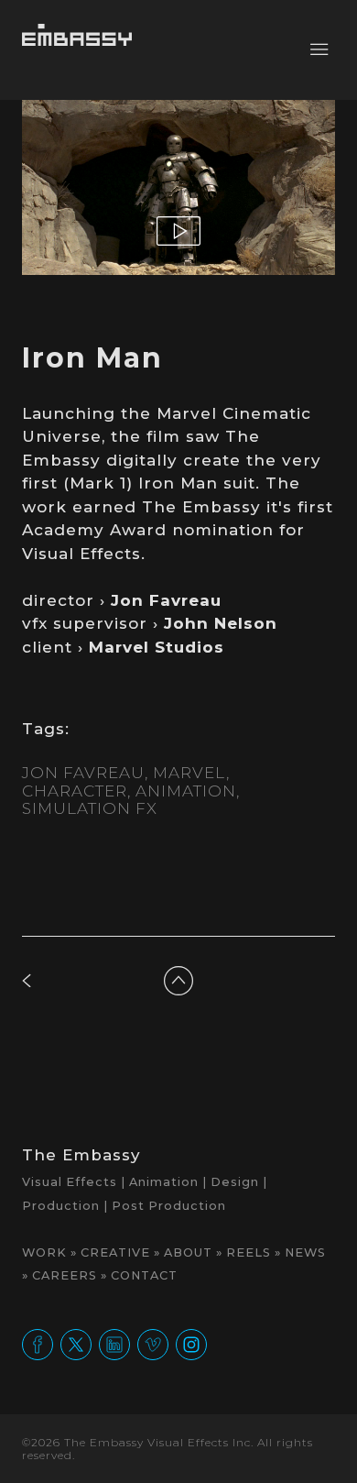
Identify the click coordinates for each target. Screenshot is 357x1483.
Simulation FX (89, 808)
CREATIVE (115, 1252)
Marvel (189, 772)
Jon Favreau (83, 772)
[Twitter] (76, 1343)
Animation (185, 791)
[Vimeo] (152, 1343)
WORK (44, 1252)
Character (74, 791)
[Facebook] (37, 1343)
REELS (248, 1252)
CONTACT (144, 1275)
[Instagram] (191, 1343)
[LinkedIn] (114, 1343)
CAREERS (64, 1275)
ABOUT (188, 1252)
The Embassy (81, 1155)
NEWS (305, 1252)
